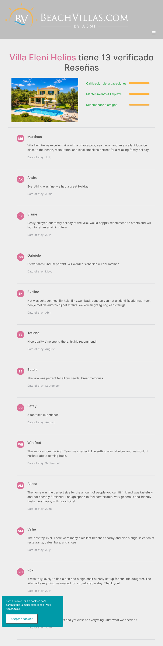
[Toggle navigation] (154, 33)
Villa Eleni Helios (42, 57)
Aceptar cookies (22, 619)
